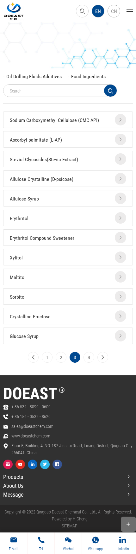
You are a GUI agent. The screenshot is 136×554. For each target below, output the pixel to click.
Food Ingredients (88, 76)
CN (114, 11)
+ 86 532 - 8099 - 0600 (31, 407)
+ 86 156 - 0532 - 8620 (31, 416)
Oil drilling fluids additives (34, 76)
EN (98, 11)
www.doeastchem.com (30, 436)
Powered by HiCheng (70, 519)
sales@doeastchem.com (32, 426)
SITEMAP (69, 526)
